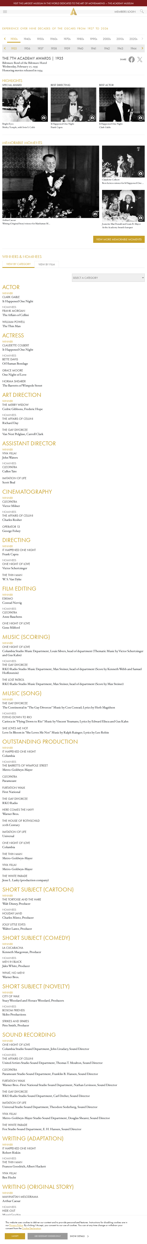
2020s (133, 39)
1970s (67, 39)
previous (4, 40)
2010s (120, 39)
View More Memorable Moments (119, 239)
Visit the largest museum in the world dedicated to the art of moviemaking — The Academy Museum (73, 3)
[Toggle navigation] (5, 11)
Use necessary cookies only (47, 1236)
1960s (53, 39)
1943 (120, 48)
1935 (14, 48)
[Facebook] (131, 59)
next (142, 40)
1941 (93, 48)
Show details (77, 1236)
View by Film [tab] (46, 264)
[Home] (73, 11)
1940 (80, 48)
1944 (133, 48)
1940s (27, 39)
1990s (93, 39)
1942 (107, 48)
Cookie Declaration (31, 1228)
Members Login (125, 11)
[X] (139, 59)
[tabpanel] (73, 751)
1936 (27, 48)
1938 (54, 48)
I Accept (14, 1236)
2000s (107, 39)
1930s (14, 39)
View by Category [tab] (18, 264)
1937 (40, 48)
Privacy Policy (16, 1225)
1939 (67, 48)
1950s (40, 39)
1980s (80, 39)
